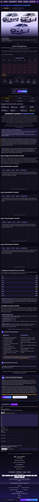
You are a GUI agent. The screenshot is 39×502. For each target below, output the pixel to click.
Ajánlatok (20, 1)
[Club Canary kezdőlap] (19, 456)
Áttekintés (7, 98)
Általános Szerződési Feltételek (14, 487)
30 (34, 72)
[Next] (23, 43)
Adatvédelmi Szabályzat (25, 487)
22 (29, 70)
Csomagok (26, 1)
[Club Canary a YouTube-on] (14, 493)
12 (14, 67)
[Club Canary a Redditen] (25, 493)
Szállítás (7, 101)
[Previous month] (3, 58)
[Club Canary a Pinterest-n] (23, 493)
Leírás (14, 91)
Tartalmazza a (20, 101)
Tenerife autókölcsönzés (16, 453)
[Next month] (36, 58)
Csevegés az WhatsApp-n (23, 357)
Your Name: (3, 432)
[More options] (35, 1)
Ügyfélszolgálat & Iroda (19, 466)
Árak (32, 98)
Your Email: (3, 435)
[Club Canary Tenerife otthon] (1, 2)
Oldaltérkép (25, 489)
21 (24, 70)
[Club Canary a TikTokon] (16, 493)
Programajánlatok (12, 1)
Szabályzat (33, 101)
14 (24, 67)
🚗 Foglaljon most (6, 397)
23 (34, 70)
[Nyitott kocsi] (37, 2)
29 (29, 72)
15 (29, 67)
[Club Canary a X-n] (21, 493)
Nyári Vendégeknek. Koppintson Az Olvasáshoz (19, 483)
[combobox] (19, 54)
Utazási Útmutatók (33, 1)
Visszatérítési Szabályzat (13, 489)
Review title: (3, 438)
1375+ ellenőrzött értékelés (19, 133)
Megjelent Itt (19, 469)
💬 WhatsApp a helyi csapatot (20, 397)
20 (19, 70)
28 (24, 72)
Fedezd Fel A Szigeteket (19, 460)
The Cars (20, 98)
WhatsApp (5, 302)
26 (14, 72)
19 (14, 70)
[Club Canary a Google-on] (27, 493)
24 (4, 72)
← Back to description (5, 404)
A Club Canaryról (19, 464)
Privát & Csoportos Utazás (19, 462)
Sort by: (2, 426)
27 (19, 72)
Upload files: (11, 446)
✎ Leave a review (14, 404)
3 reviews (20, 8)
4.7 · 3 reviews (21, 91)
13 (19, 67)
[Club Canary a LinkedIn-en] (19, 493)
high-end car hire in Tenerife (28, 366)
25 (9, 72)
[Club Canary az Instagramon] (12, 493)
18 (9, 70)
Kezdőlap (5, 1)
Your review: (3, 441)
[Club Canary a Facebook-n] (17, 493)
